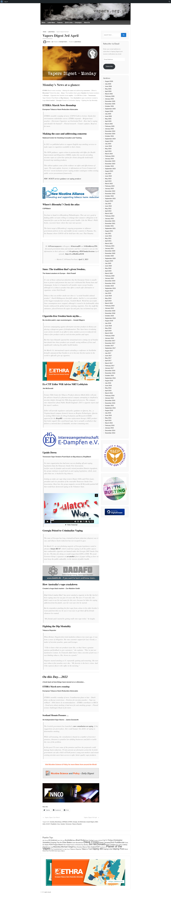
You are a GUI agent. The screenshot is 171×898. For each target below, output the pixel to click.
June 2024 (108, 146)
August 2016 (109, 380)
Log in (6, 1)
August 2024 (109, 141)
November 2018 (110, 313)
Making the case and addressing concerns (65, 133)
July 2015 (108, 413)
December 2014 (110, 430)
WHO (52, 851)
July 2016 (108, 383)
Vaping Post (118, 849)
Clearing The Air (56, 842)
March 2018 (109, 333)
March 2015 (109, 423)
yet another (71, 556)
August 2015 (109, 410)
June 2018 (108, 325)
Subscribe (109, 66)
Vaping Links (107, 849)
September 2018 (110, 318)
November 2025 (110, 104)
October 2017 (109, 345)
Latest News (51, 22)
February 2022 (109, 216)
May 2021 (108, 238)
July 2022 (108, 203)
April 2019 (108, 301)
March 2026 (109, 94)
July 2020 (108, 263)
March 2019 (109, 303)
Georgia (75, 822)
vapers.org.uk (47, 892)
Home (43, 22)
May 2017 (108, 358)
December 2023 (110, 161)
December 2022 (110, 191)
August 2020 (109, 261)
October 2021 (109, 226)
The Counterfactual (56, 849)
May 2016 (108, 388)
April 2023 (108, 181)
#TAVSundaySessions (87, 251)
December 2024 (110, 131)
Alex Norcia (45, 840)
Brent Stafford (89, 840)
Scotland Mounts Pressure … (56, 715)
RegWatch (54, 824)
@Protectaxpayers (55, 246)
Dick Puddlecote (117, 842)
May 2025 (108, 118)
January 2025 (109, 128)
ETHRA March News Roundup (59, 105)
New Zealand (91, 847)
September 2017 (110, 348)
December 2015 (110, 400)
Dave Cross (91, 842)
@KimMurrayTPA (90, 246)
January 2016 (109, 398)
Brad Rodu (80, 840)
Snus (58, 824)
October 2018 (109, 315)
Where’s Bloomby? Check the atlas (61, 204)
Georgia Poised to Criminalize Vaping (63, 530)
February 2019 (109, 305)
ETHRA (70, 822)
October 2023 (109, 166)
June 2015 (108, 415)
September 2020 (110, 258)
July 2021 (108, 233)
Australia (52, 822)
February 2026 (109, 96)
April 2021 (108, 241)
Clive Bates (67, 842)
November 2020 (110, 253)
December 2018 (110, 311)
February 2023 (109, 186)
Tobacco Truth (87, 849)
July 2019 (108, 293)
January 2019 (109, 308)
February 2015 (109, 425)
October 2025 (109, 106)
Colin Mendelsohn (77, 842)
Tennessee (69, 824)
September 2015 (110, 408)
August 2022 (109, 201)
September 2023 (110, 168)
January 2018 (109, 338)
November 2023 (110, 163)
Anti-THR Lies (61, 840)
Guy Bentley (84, 844)
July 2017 (108, 353)
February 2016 (109, 395)
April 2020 (108, 271)
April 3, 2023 (83, 259)
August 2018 (109, 320)
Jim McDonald (82, 822)
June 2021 (108, 236)
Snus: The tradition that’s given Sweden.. (64, 269)
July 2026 (108, 84)
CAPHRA (100, 840)
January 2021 (109, 248)
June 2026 (108, 86)
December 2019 (110, 281)
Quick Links (68, 22)
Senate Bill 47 (55, 548)
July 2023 (108, 173)
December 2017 (110, 340)
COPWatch (65, 822)
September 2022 (110, 198)
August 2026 (109, 81)
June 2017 (108, 355)
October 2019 (109, 286)
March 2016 (109, 393)
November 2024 (110, 133)
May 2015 (108, 418)
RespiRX (59, 418)
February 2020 (109, 276)
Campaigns (78, 22)
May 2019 (108, 298)
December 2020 (110, 251)
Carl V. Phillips (108, 840)
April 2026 (108, 91)
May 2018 (108, 328)
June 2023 (108, 176)
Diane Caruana (104, 842)
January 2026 (109, 99)
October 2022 (109, 196)
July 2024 (108, 143)
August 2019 (109, 291)
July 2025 (108, 114)
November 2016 (110, 373)
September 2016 (110, 378)
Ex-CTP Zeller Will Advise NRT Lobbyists (65, 384)
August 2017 (109, 350)
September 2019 (110, 288)
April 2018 (108, 330)
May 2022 (108, 208)
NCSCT (48, 824)
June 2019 (108, 295)
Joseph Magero (90, 822)
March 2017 (109, 363)
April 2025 (108, 121)
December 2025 (110, 101)
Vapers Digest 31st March (52, 817)
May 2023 (108, 178)
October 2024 (109, 136)
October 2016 (109, 375)
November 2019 (110, 283)
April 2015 (108, 420)
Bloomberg (58, 822)
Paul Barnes (103, 847)
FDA (51, 845)
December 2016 (110, 370)
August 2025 (109, 111)
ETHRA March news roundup (56, 686)
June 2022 (108, 206)
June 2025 (108, 116)
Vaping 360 (97, 849)
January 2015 (109, 428)
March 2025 (109, 124)
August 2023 (109, 171)
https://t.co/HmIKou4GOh (74, 254)
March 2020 (109, 273)
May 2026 (108, 89)
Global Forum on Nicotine (73, 844)
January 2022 (109, 218)
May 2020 (108, 268)
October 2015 (109, 405)
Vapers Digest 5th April (90, 817)
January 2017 (109, 368)
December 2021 (110, 221)
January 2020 (109, 278)
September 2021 (110, 228)
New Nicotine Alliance (80, 847)
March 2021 (109, 243)
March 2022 (109, 213)
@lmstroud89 (75, 246)
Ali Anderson (52, 840)
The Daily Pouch (66, 849)
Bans (74, 840)
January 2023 (109, 188)
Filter (64, 844)
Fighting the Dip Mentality (57, 626)
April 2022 (108, 211)
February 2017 (109, 365)
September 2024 (110, 138)
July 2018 (108, 323)
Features (60, 22)
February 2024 (109, 156)
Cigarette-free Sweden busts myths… (62, 316)
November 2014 (110, 433)
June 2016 (108, 385)
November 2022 (110, 193)
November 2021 (110, 223)
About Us (87, 22)
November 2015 (110, 403)
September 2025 (110, 108)
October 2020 (109, 256)
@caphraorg (73, 251)
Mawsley (57, 847)
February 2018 (109, 335)
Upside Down (50, 452)
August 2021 (109, 231)
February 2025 (109, 126)
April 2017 (108, 360)
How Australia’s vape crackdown (60, 584)
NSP (98, 847)
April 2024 (108, 151)
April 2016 (108, 390)
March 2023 (109, 183)
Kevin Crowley (110, 844)
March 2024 (109, 153)
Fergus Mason (58, 844)
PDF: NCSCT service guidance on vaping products (62, 178)
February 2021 (109, 246)
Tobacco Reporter (77, 824)
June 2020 (108, 266)
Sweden (63, 824)
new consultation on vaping (83, 726)
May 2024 (108, 148)
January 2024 (109, 158)
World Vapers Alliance (60, 850)
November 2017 (110, 343)
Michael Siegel (67, 847)
